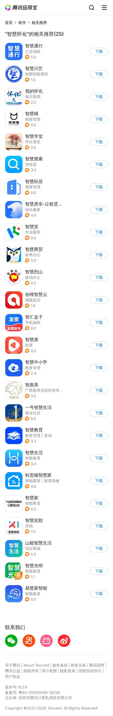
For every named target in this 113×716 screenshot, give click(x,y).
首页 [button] (9, 22)
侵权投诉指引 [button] (89, 670)
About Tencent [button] (36, 665)
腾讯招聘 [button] (96, 665)
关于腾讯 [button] (12, 665)
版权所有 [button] (31, 670)
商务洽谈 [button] (78, 665)
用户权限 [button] (49, 670)
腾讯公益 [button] (12, 670)
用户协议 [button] (12, 676)
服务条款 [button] (60, 665)
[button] (21, 8)
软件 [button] (22, 22)
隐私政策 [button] (67, 670)
